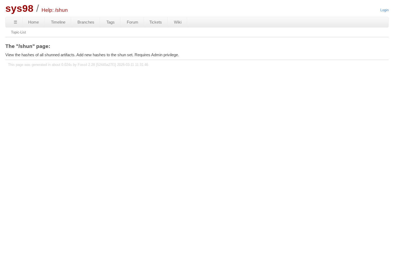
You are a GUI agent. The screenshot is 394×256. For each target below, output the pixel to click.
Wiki (177, 22)
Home (33, 22)
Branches (85, 22)
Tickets (155, 22)
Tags (110, 22)
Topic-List (18, 32)
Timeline (58, 22)
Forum (132, 22)
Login (384, 10)
